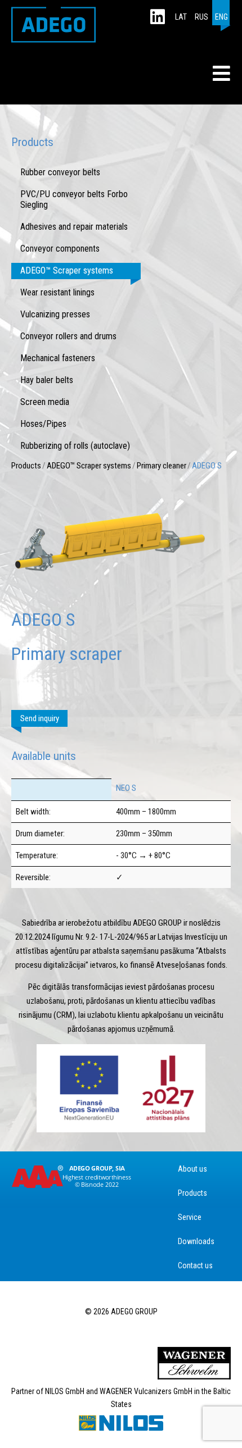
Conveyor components (60, 248)
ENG (221, 16)
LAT (181, 16)
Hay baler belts (46, 380)
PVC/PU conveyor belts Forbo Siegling (74, 199)
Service (189, 1217)
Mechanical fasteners (57, 358)
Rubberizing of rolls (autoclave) (75, 445)
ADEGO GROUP (53, 25)
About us (192, 1168)
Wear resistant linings (57, 292)
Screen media (44, 402)
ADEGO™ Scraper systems (66, 270)
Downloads (196, 1241)
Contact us (195, 1265)
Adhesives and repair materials (74, 226)
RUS (201, 16)
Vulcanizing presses (55, 314)
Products (26, 466)
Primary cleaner (161, 466)
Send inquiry (39, 718)
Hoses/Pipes (43, 423)
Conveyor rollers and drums (68, 336)
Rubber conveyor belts (60, 172)
